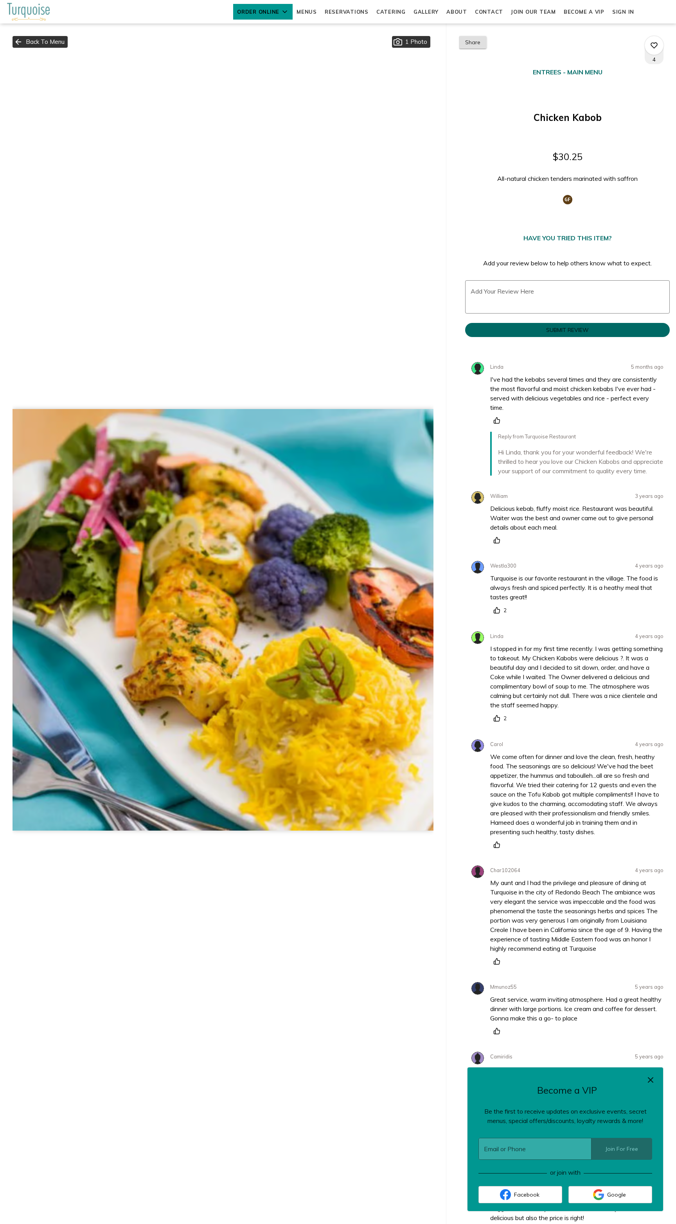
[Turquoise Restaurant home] (41, 12)
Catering (391, 12)
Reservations (347, 12)
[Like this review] (498, 420)
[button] (263, 12)
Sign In (623, 12)
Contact (489, 12)
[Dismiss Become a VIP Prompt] (650, 1080)
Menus (307, 12)
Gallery (426, 12)
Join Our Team (533, 12)
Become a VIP (584, 12)
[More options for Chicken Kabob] (654, 45)
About (456, 12)
